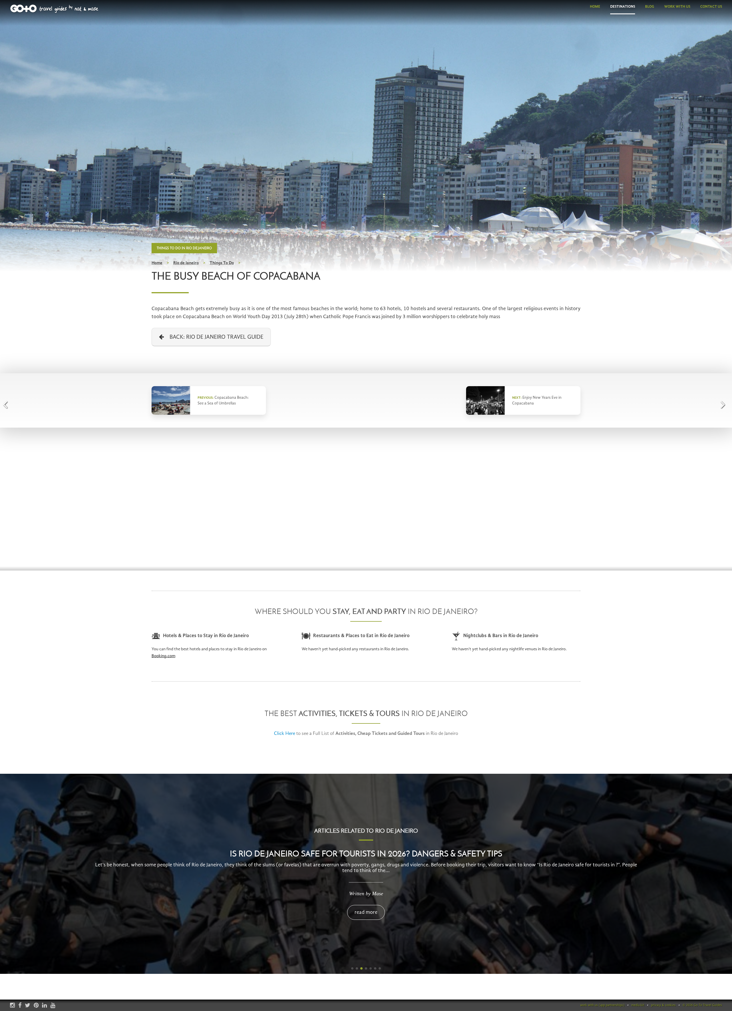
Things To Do (222, 263)
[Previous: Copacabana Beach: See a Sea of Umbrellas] (7, 404)
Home (157, 263)
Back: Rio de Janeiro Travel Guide (213, 337)
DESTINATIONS (622, 7)
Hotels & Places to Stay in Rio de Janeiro (206, 635)
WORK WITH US (677, 7)
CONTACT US (711, 7)
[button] (352, 968)
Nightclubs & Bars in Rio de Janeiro (500, 635)
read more (366, 912)
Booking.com (163, 656)
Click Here (284, 733)
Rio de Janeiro (186, 263)
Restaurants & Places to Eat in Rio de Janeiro (361, 635)
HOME (595, 7)
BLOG (649, 7)
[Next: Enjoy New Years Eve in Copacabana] (725, 404)
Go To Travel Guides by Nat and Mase (54, 8)
